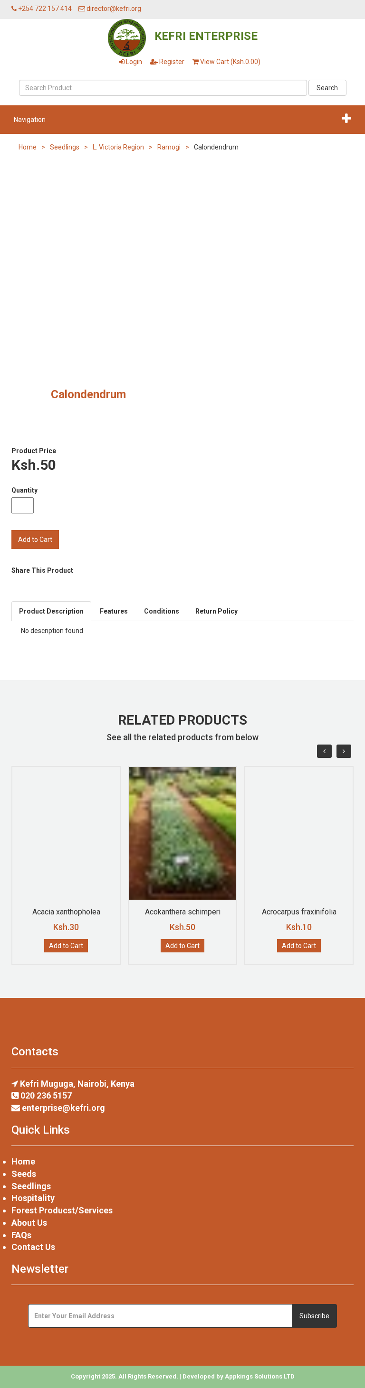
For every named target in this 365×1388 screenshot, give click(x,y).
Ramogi (169, 147)
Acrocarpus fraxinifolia (299, 911)
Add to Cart (66, 946)
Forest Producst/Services (62, 1210)
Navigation (30, 119)
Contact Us (33, 1247)
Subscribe (314, 1316)
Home (28, 147)
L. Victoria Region (118, 147)
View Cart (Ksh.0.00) (229, 61)
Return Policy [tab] (216, 611)
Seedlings (64, 147)
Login (133, 61)
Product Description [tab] (51, 611)
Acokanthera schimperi (183, 911)
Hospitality (33, 1198)
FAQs (21, 1235)
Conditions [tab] (161, 611)
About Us (29, 1223)
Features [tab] (114, 611)
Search (327, 88)
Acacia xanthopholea (66, 911)
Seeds (23, 1174)
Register (171, 61)
